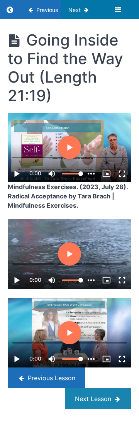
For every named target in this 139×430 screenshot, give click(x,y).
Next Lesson (94, 399)
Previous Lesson (50, 378)
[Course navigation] (118, 9)
